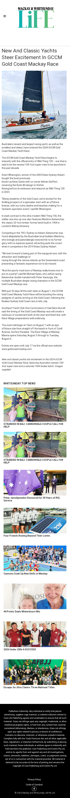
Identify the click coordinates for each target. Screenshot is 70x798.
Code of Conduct (34, 784)
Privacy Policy (34, 779)
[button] (6, 16)
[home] (35, 17)
